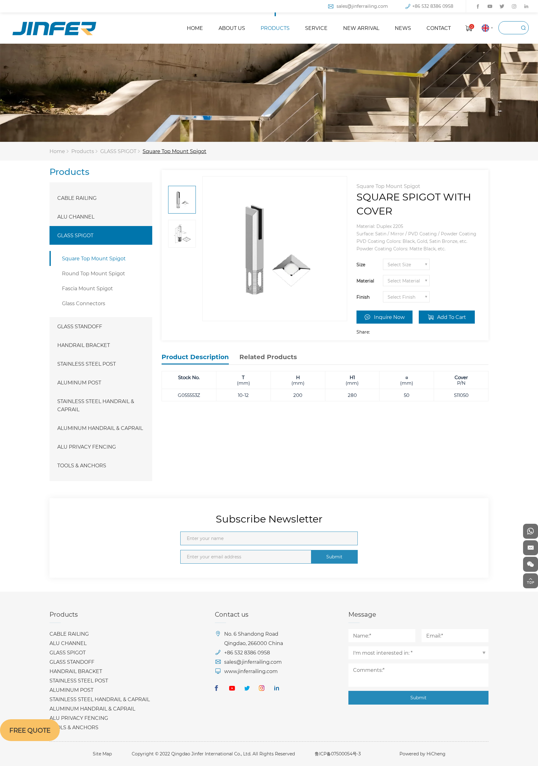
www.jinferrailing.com (251, 671)
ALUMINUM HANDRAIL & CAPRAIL (100, 428)
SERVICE (316, 28)
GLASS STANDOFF (79, 326)
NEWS (403, 28)
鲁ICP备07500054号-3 (338, 754)
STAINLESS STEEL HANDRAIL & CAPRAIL (95, 405)
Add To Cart (451, 317)
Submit (334, 557)
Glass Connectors (83, 303)
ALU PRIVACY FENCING (86, 446)
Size (360, 264)
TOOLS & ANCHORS (81, 465)
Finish (363, 297)
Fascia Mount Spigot (87, 288)
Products (82, 151)
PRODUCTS (275, 28)
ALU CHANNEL (75, 216)
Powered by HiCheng (422, 754)
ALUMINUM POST (79, 382)
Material (365, 281)
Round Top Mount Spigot (93, 273)
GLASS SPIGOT (118, 151)
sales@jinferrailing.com (362, 6)
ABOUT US (232, 28)
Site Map (102, 754)
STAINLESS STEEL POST (86, 363)
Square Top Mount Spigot (174, 151)
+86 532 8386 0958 (432, 6)
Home (57, 151)
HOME (195, 28)
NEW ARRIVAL (361, 28)
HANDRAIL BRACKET (83, 345)
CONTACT (439, 28)
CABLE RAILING (77, 198)
